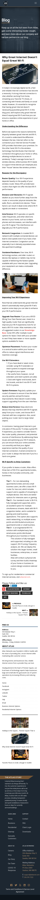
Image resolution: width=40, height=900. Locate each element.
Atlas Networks (13, 589)
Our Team (11, 863)
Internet (26, 589)
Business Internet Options (11, 706)
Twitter (4, 696)
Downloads (26, 832)
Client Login (26, 827)
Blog (9, 855)
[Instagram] (29, 885)
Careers (11, 851)
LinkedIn (5, 693)
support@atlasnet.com (32, 875)
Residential (12, 827)
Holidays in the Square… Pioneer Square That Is (18, 731)
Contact (25, 819)
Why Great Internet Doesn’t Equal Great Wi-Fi (17, 747)
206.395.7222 (28, 877)
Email (4, 703)
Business (11, 823)
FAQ (23, 823)
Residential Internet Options (11, 709)
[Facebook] (11, 885)
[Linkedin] (24, 885)
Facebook (5, 686)
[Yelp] (20, 885)
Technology (26, 593)
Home (4, 683)
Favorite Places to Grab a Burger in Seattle (17, 763)
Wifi (5, 597)
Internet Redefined (11, 593)
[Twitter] (16, 885)
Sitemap (11, 832)
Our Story (11, 859)
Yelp (3, 699)
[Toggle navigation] (36, 3)
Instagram (5, 689)
